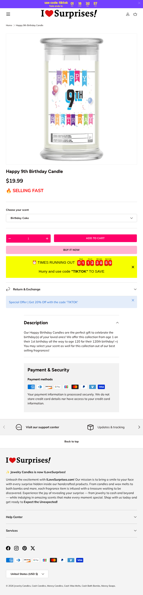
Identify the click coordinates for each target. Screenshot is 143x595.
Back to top (71, 441)
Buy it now (71, 250)
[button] (135, 14)
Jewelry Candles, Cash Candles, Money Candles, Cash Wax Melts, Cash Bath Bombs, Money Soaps (64, 585)
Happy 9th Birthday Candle (29, 25)
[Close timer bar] (139, 2)
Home (9, 25)
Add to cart (95, 238)
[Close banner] (133, 267)
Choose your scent (17, 210)
